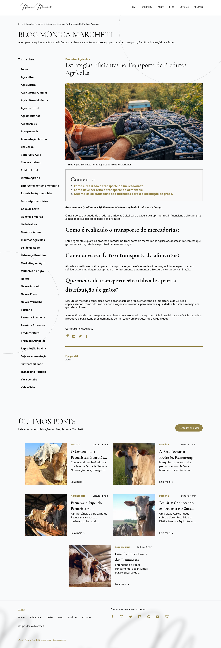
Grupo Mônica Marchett (31, 625)
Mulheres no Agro (32, 271)
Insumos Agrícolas (33, 240)
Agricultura (28, 85)
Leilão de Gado (30, 247)
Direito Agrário (30, 178)
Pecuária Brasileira (33, 317)
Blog (171, 7)
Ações (161, 7)
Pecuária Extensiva (33, 325)
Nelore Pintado (30, 286)
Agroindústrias (30, 116)
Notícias (184, 7)
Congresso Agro (31, 154)
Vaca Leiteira (29, 379)
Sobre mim (147, 7)
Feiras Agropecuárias (34, 201)
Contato (198, 7)
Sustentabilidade (32, 364)
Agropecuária (29, 131)
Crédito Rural (29, 170)
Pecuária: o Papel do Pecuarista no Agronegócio (86, 508)
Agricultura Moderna (34, 100)
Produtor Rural (30, 333)
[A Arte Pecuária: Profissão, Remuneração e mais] (134, 464)
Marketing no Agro (33, 263)
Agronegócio (29, 123)
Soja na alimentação (34, 356)
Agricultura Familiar (34, 92)
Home (134, 7)
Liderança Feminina (34, 255)
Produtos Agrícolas (33, 340)
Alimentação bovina (34, 139)
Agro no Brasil (30, 108)
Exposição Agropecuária (36, 193)
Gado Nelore (29, 224)
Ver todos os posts (189, 427)
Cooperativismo (31, 162)
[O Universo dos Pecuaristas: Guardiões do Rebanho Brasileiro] (46, 464)
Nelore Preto (29, 294)
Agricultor (27, 77)
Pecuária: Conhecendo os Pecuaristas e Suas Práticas (176, 508)
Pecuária (26, 309)
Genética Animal (31, 232)
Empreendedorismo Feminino (40, 185)
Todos (24, 69)
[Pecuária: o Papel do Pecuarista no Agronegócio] (46, 515)
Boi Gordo (27, 147)
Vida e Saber (29, 387)
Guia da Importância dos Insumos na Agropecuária (131, 560)
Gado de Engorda (32, 216)
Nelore (25, 278)
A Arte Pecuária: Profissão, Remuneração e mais (177, 457)
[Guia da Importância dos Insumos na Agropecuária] (90, 566)
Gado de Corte (30, 209)
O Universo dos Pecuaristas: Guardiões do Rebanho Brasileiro (88, 457)
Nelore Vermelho (32, 302)
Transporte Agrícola (33, 372)
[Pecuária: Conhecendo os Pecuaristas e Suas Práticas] (134, 515)
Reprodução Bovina (33, 348)
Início (20, 24)
